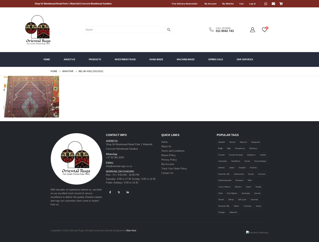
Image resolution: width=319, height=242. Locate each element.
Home (47, 59)
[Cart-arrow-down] (281, 3)
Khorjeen (239, 180)
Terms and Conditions (173, 150)
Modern (238, 187)
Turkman (247, 206)
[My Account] (252, 29)
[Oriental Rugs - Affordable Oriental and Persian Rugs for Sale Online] (30, 29)
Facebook (110, 192)
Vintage (221, 212)
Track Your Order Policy (174, 168)
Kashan (253, 167)
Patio (220, 193)
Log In (252, 4)
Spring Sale (215, 59)
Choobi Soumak (236, 155)
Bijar (229, 148)
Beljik (220, 148)
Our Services (245, 59)
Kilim (250, 180)
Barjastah (255, 142)
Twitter (119, 192)
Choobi (221, 155)
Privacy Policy (169, 159)
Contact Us (167, 173)
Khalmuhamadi (224, 180)
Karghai (242, 167)
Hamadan (222, 161)
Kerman (261, 174)
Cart (241, 4)
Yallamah (233, 212)
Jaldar (231, 167)
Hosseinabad (260, 161)
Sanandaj (245, 193)
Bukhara (253, 148)
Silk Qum (242, 199)
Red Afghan (232, 193)
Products (95, 59)
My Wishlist (228, 4)
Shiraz (231, 199)
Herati (247, 161)
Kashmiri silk (223, 174)
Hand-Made (156, 59)
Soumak (254, 199)
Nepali (258, 187)
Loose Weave (224, 187)
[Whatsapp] (266, 3)
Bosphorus (240, 148)
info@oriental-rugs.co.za (119, 166)
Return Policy (168, 155)
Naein (248, 187)
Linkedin (127, 192)
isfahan (221, 167)
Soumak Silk (223, 206)
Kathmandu (239, 174)
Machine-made (186, 59)
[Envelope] (273, 3)
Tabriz (236, 206)
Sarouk (257, 193)
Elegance (251, 155)
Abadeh (221, 142)
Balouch (243, 142)
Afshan (232, 142)
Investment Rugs (125, 59)
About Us (69, 59)
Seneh (221, 199)
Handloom (235, 161)
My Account (211, 4)
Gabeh (263, 155)
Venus (258, 206)
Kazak (251, 174)
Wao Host (131, 230)
